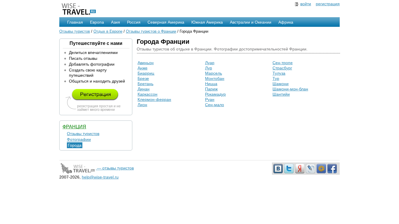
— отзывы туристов (115, 168)
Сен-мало (214, 104)
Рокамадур (215, 94)
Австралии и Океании (250, 22)
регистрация (328, 3)
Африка (285, 22)
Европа (97, 22)
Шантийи (281, 94)
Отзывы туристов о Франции (151, 31)
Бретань (145, 83)
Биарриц (146, 73)
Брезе (143, 78)
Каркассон (147, 94)
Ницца (211, 83)
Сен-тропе (283, 62)
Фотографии (79, 139)
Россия (133, 22)
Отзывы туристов (74, 31)
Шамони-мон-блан (290, 89)
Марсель (213, 73)
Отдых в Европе (107, 31)
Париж (211, 89)
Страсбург (282, 68)
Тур (276, 78)
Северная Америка (166, 22)
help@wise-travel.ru (100, 177)
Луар (209, 62)
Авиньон (146, 62)
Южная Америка (207, 22)
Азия (115, 22)
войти (305, 3)
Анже (143, 68)
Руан (209, 99)
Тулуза (279, 73)
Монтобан (214, 78)
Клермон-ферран (154, 99)
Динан (144, 89)
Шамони (281, 83)
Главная (75, 22)
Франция (74, 126)
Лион (142, 104)
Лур (208, 68)
